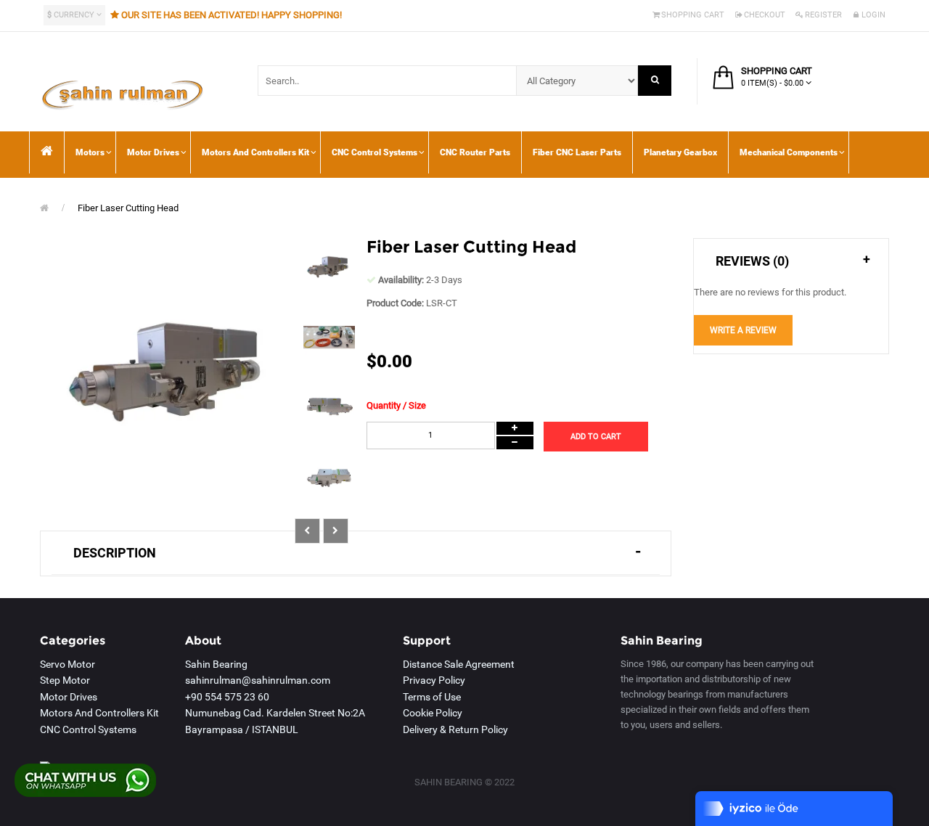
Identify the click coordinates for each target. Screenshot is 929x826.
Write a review (743, 330)
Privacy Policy (434, 680)
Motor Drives (68, 697)
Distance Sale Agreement (459, 664)
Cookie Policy (432, 713)
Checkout (764, 15)
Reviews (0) (752, 261)
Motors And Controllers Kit (99, 713)
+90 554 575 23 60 (227, 697)
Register (823, 15)
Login (873, 15)
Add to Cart (595, 436)
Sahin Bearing (216, 664)
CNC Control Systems (88, 729)
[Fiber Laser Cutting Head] (329, 268)
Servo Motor (67, 664)
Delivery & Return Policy (455, 729)
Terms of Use (432, 697)
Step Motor (65, 680)
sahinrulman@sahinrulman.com (257, 680)
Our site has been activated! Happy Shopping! (231, 14)
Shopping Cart (692, 15)
